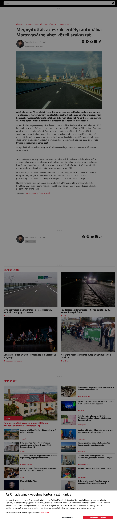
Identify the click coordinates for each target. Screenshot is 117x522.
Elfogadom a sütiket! (98, 517)
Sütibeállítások (67, 517)
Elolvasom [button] (45, 512)
